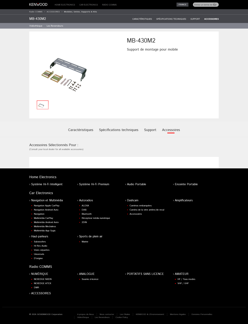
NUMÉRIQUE (39, 274)
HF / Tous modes (186, 279)
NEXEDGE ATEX (42, 283)
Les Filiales (125, 314)
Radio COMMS (109, 4)
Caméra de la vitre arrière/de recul (147, 209)
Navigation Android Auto (46, 209)
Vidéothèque (35, 25)
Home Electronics (65, 4)
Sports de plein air (90, 236)
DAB (84, 209)
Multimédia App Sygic (45, 230)
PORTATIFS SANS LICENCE (145, 274)
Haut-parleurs (39, 236)
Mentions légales (178, 314)
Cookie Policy (122, 317)
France (182, 4)
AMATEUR (181, 274)
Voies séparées (42, 250)
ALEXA (85, 205)
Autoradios (86, 200)
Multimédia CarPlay (43, 218)
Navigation (39, 214)
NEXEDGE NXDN (43, 279)
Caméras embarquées (141, 205)
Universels (39, 254)
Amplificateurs (184, 200)
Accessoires (211, 19)
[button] (76, 67)
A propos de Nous (85, 314)
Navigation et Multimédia (47, 200)
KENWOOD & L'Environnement (150, 314)
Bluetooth (87, 214)
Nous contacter (107, 314)
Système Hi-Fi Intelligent (47, 184)
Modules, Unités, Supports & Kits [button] (80, 11)
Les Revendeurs (55, 25)
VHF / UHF (183, 283)
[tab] (81, 132)
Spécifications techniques (171, 19)
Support (195, 19)
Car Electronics (88, 4)
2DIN (84, 222)
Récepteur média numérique (96, 218)
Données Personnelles (202, 314)
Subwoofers (40, 241)
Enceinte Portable (186, 184)
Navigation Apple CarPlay (46, 205)
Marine (85, 241)
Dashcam (132, 200)
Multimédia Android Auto (46, 222)
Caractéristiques (142, 19)
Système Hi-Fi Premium (94, 184)
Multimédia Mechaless (45, 226)
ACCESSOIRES (53, 11)
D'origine (38, 258)
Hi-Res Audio (40, 246)
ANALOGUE (87, 274)
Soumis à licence (90, 279)
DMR (36, 287)
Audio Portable (136, 184)
